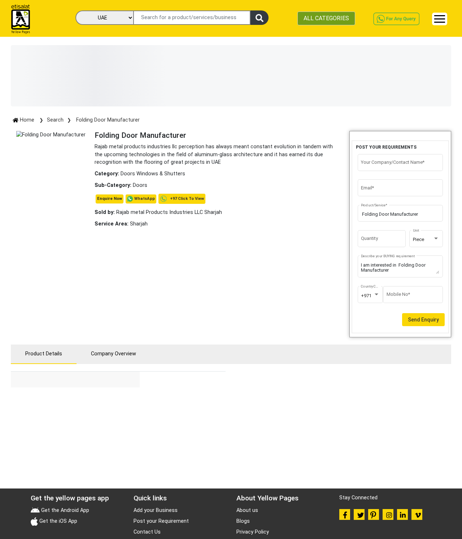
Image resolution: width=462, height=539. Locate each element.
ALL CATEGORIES (326, 18)
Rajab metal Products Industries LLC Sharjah (158, 212)
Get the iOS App (57, 521)
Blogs (243, 521)
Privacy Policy (252, 532)
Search (55, 120)
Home (27, 120)
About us (247, 510)
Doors (140, 185)
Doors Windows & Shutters (153, 174)
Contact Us (147, 532)
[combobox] (426, 239)
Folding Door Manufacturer (107, 120)
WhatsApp (144, 198)
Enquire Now (109, 198)
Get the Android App (64, 510)
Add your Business (156, 510)
